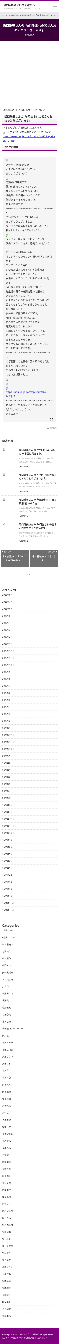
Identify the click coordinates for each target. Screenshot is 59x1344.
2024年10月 (8, 748)
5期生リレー (8, 930)
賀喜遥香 (6, 1259)
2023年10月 (8, 833)
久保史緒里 (7, 972)
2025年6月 (7, 692)
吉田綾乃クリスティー (12, 1028)
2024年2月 (7, 805)
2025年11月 (8, 657)
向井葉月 (6, 1035)
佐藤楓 (5, 1000)
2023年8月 (7, 847)
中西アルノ (7, 965)
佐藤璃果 (6, 1007)
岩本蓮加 (6, 1098)
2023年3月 (7, 882)
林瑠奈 (5, 1154)
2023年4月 (7, 875)
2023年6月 (7, 861)
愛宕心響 (6, 1126)
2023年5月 (7, 868)
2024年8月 (7, 763)
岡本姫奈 (6, 1091)
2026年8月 (7, 594)
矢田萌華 (6, 1231)
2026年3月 (7, 629)
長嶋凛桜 (6, 1294)
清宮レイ (6, 1203)
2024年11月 (8, 742)
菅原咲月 (6, 1252)
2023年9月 (7, 840)
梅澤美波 (6, 1168)
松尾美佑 (6, 1147)
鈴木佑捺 (6, 1280)
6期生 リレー (8, 937)
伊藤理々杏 (7, 993)
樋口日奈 (6, 1182)
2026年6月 (7, 608)
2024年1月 (7, 812)
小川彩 (5, 1070)
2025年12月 (8, 650)
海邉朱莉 (6, 1196)
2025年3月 (7, 713)
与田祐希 (6, 951)
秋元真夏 (6, 1238)
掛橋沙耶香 (7, 1133)
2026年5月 (7, 615)
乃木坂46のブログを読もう (18, 5)
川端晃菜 (6, 1105)
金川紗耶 (6, 1273)
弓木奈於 (6, 1119)
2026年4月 (7, 622)
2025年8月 (7, 678)
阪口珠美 (30, 35)
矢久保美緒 (7, 1224)
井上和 (5, 986)
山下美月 (6, 1084)
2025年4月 (7, 706)
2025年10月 (8, 664)
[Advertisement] (29, 72)
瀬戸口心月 (7, 1210)
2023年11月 (8, 826)
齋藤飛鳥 (6, 1315)
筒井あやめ (7, 1245)
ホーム (29, 574)
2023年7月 (7, 854)
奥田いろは (7, 1063)
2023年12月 (8, 819)
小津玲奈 (6, 1077)
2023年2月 (7, 889)
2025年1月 (7, 728)
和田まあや (7, 1042)
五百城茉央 (7, 979)
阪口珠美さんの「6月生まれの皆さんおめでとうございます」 (38, 526)
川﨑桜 (5, 1112)
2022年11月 (8, 910)
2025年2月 (7, 720)
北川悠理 (6, 1021)
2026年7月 (7, 601)
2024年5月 (7, 784)
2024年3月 (7, 798)
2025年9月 (7, 671)
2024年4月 (7, 791)
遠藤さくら (7, 1266)
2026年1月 (7, 643)
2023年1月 (7, 896)
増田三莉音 (7, 1049)
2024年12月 (8, 735)
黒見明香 (6, 1308)
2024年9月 (7, 755)
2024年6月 (7, 777)
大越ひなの (7, 1056)
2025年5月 (7, 699)
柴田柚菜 (6, 1161)
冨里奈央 (6, 1014)
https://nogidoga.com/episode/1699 (26, 392)
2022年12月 (8, 903)
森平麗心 (6, 1175)
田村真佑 (6, 1217)
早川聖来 (6, 1140)
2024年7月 (7, 770)
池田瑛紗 (6, 1189)
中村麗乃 (6, 958)
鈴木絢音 (6, 1287)
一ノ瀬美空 (7, 944)
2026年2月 (7, 636)
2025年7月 (7, 685)
